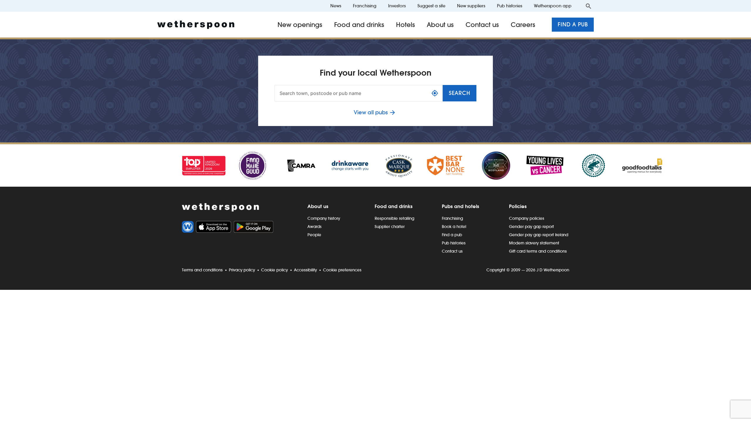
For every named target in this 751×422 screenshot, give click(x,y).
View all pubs (371, 112)
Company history (323, 218)
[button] (435, 93)
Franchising (364, 5)
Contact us (482, 25)
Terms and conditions (202, 270)
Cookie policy (274, 270)
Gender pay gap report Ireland (538, 234)
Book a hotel (454, 226)
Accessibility (305, 270)
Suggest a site (431, 5)
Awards (314, 226)
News (335, 5)
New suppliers (471, 5)
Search (459, 93)
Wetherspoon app (552, 5)
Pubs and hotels (460, 206)
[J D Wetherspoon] (195, 25)
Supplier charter (390, 226)
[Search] (588, 5)
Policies (518, 206)
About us (440, 25)
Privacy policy (242, 270)
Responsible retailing (394, 218)
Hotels (405, 25)
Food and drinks (359, 25)
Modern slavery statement (534, 243)
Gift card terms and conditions (538, 251)
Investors (397, 5)
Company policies (526, 218)
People (314, 234)
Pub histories (509, 5)
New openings (300, 25)
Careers (523, 25)
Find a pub (573, 24)
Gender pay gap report (531, 226)
